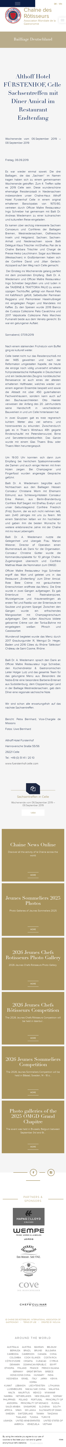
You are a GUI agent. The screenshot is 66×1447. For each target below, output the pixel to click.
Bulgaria (50, 1350)
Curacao (41, 1361)
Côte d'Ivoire (12, 1361)
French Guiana (50, 1368)
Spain (18, 1410)
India (50, 1375)
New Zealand (42, 1396)
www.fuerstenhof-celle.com (22, 763)
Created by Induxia (50, 1322)
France (34, 1368)
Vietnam (47, 1424)
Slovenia (44, 1406)
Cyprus (54, 1361)
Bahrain (39, 1347)
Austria (26, 1347)
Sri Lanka (30, 1410)
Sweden (10, 1413)
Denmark (15, 1364)
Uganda (7, 1420)
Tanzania (52, 1413)
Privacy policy (36, 1443)
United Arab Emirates (28, 1420)
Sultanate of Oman (50, 1410)
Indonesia (12, 1378)
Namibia (8, 1396)
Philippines (9, 1399)
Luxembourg (14, 1389)
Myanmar (50, 1392)
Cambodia (12, 1354)
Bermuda (15, 1350)
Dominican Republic (34, 1364)
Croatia (28, 1361)
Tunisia (34, 1417)
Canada (42, 1354)
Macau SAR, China (35, 1389)
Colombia (15, 1357)
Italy (34, 1378)
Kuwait (8, 1385)
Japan (43, 1378)
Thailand (21, 1417)
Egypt (53, 1364)
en (60, 4)
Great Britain (34, 1371)
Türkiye (45, 1417)
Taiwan (40, 1413)
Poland (23, 1399)
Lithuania (53, 1385)
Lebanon (20, 1385)
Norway (57, 1396)
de (55, 4)
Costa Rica (50, 1357)
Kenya (53, 1378)
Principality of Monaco (34, 1403)
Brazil (27, 1350)
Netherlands (23, 1396)
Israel (25, 1378)
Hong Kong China (20, 1375)
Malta (11, 1392)
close (61, 1439)
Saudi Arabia (13, 1406)
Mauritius (24, 1392)
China (53, 1354)
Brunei (38, 1350)
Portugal (36, 1399)
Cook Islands (32, 1357)
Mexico (37, 1392)
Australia (13, 1347)
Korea (33, 1382)
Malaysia (54, 1389)
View (33, 813)
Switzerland (25, 1413)
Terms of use (30, 1322)
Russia (55, 1403)
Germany (18, 1371)
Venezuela (33, 1424)
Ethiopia (9, 1368)
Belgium (51, 1347)
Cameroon (28, 1354)
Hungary (39, 1375)
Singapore (30, 1406)
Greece (49, 1371)
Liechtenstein (37, 1385)
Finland (22, 1368)
